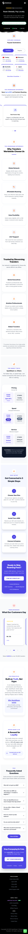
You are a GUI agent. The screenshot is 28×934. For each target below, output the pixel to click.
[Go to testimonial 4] (17, 650)
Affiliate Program (14, 908)
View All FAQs (14, 836)
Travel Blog (14, 905)
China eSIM (14, 884)
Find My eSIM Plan (13, 578)
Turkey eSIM (14, 886)
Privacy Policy (14, 913)
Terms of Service (14, 918)
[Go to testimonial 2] (10, 650)
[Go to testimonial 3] (14, 650)
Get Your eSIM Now (14, 859)
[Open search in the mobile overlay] (14, 23)
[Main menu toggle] (25, 3)
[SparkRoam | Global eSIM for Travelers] (6, 3)
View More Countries (13, 76)
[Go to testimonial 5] (21, 650)
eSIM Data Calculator (12, 900)
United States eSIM (14, 879)
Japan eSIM (14, 881)
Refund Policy (14, 916)
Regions (20, 50)
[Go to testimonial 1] (6, 650)
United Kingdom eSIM (14, 889)
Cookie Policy (14, 921)
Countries (8, 50)
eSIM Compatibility (14, 903)
